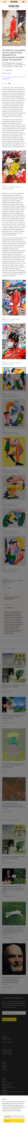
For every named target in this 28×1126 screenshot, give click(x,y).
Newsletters (5, 1090)
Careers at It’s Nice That (8, 1082)
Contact (4, 1081)
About (3, 1078)
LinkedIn (4, 1065)
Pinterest (4, 1069)
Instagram (4, 1062)
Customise (7, 1116)
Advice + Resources (7, 1052)
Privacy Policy (5, 1084)
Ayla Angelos (9, 70)
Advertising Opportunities (8, 1087)
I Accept (7, 1120)
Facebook (4, 1066)
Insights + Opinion (6, 1049)
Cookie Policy (5, 1094)
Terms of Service (6, 1085)
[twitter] (6, 83)
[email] (9, 83)
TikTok (4, 1063)
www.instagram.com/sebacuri (12, 597)
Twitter (4, 1068)
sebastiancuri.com (9, 599)
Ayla (5, 612)
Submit (4, 1079)
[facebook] (2, 83)
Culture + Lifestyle (7, 1053)
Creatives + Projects (7, 1050)
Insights (4, 1088)
